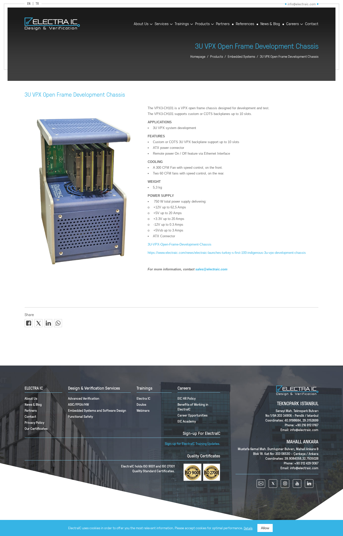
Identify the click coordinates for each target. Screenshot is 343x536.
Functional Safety (80, 416)
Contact (311, 24)
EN (28, 3)
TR (37, 3)
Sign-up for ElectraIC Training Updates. (192, 443)
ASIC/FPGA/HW (78, 404)
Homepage (197, 56)
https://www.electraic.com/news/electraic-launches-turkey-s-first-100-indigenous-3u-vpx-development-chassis (227, 253)
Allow (265, 528)
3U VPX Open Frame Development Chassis (289, 56)
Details (248, 528)
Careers (292, 24)
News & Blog (270, 24)
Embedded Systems (241, 56)
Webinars (143, 410)
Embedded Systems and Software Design (97, 410)
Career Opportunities (192, 415)
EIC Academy (187, 421)
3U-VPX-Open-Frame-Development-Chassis (179, 244)
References (245, 24)
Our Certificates (36, 428)
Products (202, 24)
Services (161, 24)
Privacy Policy (34, 422)
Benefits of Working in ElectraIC (193, 406)
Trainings (182, 24)
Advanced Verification (83, 398)
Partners (223, 24)
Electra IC (143, 398)
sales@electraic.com (211, 269)
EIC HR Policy (187, 398)
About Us (141, 24)
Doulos (141, 404)
